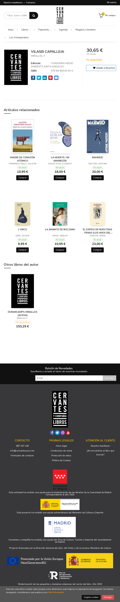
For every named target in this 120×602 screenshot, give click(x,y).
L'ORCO (22, 229)
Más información (56, 592)
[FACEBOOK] (52, 432)
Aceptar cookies (91, 597)
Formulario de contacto (22, 455)
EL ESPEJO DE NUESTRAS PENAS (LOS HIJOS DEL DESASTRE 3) (97, 231)
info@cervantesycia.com (22, 450)
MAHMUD (97, 157)
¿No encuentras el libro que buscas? (100, 452)
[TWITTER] (57, 432)
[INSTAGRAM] (62, 432)
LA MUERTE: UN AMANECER (60, 159)
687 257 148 (22, 445)
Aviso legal (61, 445)
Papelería (43, 29)
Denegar (108, 597)
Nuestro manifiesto (13, 2)
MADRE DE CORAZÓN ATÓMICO (22, 159)
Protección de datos (61, 455)
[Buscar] (33, 15)
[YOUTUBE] (68, 432)
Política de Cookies (61, 460)
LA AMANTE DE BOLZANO (60, 229)
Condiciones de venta (61, 450)
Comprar (22, 177)
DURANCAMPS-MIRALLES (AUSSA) (22, 313)
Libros (25, 29)
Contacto (30, 2)
